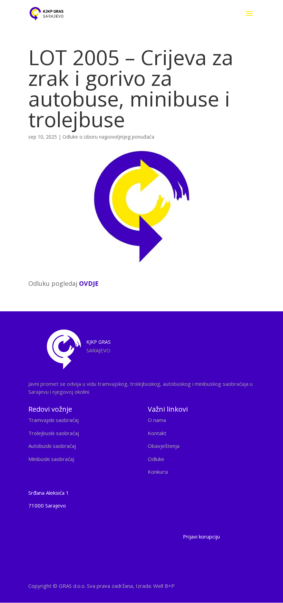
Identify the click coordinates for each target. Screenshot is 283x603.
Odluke (156, 458)
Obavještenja (163, 445)
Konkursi (158, 471)
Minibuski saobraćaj (51, 458)
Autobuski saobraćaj (52, 445)
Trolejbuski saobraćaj (53, 433)
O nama (157, 419)
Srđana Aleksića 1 (48, 492)
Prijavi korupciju (201, 536)
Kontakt (157, 433)
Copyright (101, 585)
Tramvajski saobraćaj (53, 419)
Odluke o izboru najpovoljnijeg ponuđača (108, 136)
